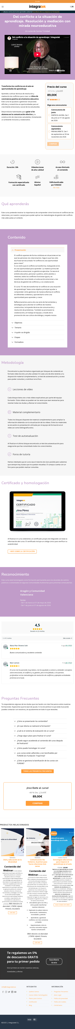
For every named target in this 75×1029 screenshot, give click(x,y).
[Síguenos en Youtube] (15, 992)
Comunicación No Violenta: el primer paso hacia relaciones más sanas (37, 863)
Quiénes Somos (34, 992)
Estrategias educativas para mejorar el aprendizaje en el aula (62, 862)
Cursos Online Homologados (38, 995)
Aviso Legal (57, 995)
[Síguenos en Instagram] (6, 992)
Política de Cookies (60, 1002)
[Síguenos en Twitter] (9, 992)
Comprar (38, 803)
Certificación (33, 1002)
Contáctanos (58, 1005)
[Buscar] (71, 7)
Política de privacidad (61, 998)
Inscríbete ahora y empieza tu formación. (46, 12)
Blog (30, 1005)
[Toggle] (12, 250)
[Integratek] (37, 7)
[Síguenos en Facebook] (3, 992)
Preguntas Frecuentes (61, 992)
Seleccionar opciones (62, 905)
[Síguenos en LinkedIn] (12, 992)
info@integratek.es (8, 987)
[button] (37, 1)
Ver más (56, 187)
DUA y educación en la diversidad (12, 861)
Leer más (12, 912)
